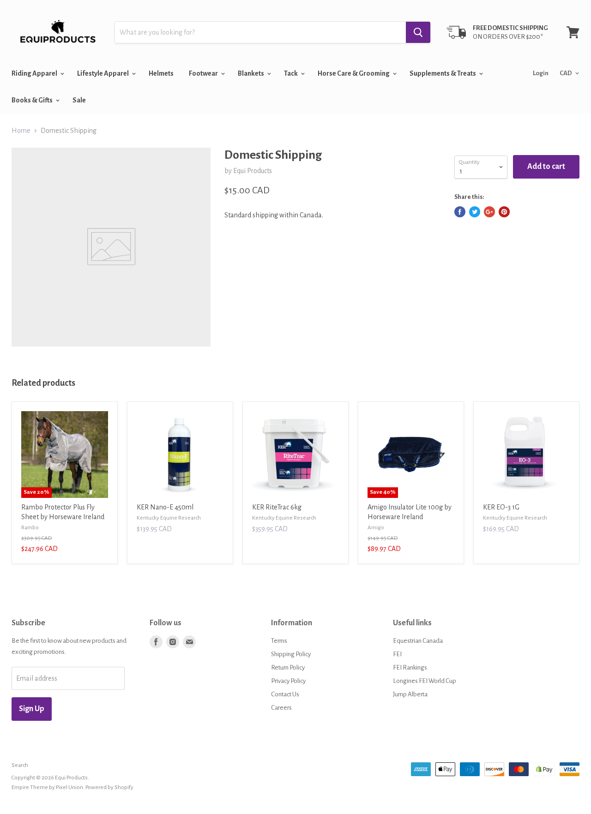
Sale (79, 100)
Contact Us (285, 694)
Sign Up (31, 709)
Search (20, 765)
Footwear (204, 73)
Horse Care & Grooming (354, 73)
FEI (397, 654)
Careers (281, 707)
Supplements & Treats (443, 73)
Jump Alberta (410, 694)
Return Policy (288, 667)
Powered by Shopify (109, 787)
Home (21, 130)
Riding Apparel (35, 73)
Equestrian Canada (418, 640)
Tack (291, 73)
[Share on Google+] (489, 211)
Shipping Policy (291, 654)
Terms (279, 640)
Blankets (251, 73)
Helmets (161, 73)
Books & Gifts (33, 100)
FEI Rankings (410, 667)
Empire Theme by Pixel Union (47, 787)
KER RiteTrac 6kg (277, 507)
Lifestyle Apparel (103, 73)
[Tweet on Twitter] (474, 211)
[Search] (418, 32)
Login (541, 73)
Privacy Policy (288, 680)
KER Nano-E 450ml (165, 507)
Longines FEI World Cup (424, 680)
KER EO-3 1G (501, 507)
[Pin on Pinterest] (504, 211)
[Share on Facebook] (459, 211)
